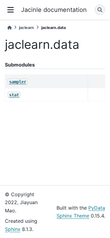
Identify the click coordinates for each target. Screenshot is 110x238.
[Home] (9, 27)
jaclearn (26, 27)
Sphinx (12, 229)
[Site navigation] (10, 10)
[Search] (100, 10)
